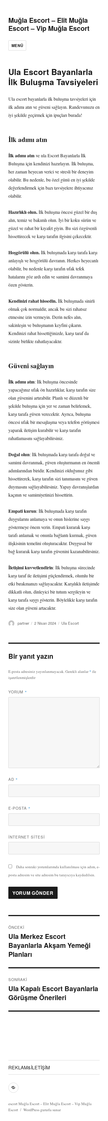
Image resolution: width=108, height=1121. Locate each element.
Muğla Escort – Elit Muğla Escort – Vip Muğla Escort (49, 24)
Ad (13, 779)
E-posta (19, 808)
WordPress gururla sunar (42, 1109)
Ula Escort (70, 623)
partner (23, 623)
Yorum (17, 692)
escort (13, 1103)
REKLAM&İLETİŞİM (29, 1067)
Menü (17, 45)
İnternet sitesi (26, 837)
